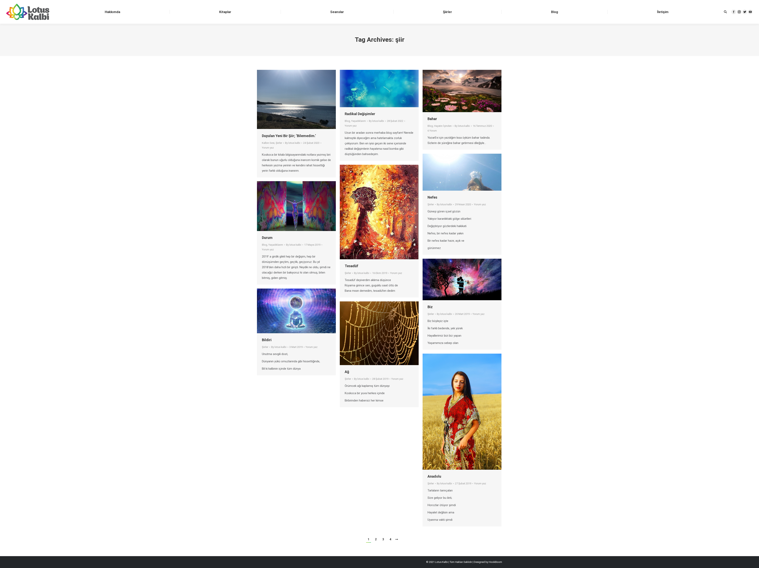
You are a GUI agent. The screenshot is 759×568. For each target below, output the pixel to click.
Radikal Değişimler (360, 114)
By (292, 142)
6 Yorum (432, 130)
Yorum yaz (268, 147)
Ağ (347, 372)
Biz (430, 307)
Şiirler (279, 142)
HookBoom (495, 561)
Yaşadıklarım (358, 120)
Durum (267, 238)
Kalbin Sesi (268, 142)
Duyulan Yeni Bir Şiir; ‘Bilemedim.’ (289, 136)
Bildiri (267, 340)
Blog (347, 120)
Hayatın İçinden (443, 125)
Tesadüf (351, 266)
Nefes (432, 197)
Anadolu (434, 476)
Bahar (432, 119)
